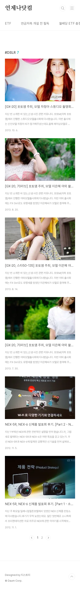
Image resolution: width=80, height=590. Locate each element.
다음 (48, 537)
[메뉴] (72, 8)
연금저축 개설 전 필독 (35, 23)
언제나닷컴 (18, 8)
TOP (72, 576)
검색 (63, 8)
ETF (8, 23)
